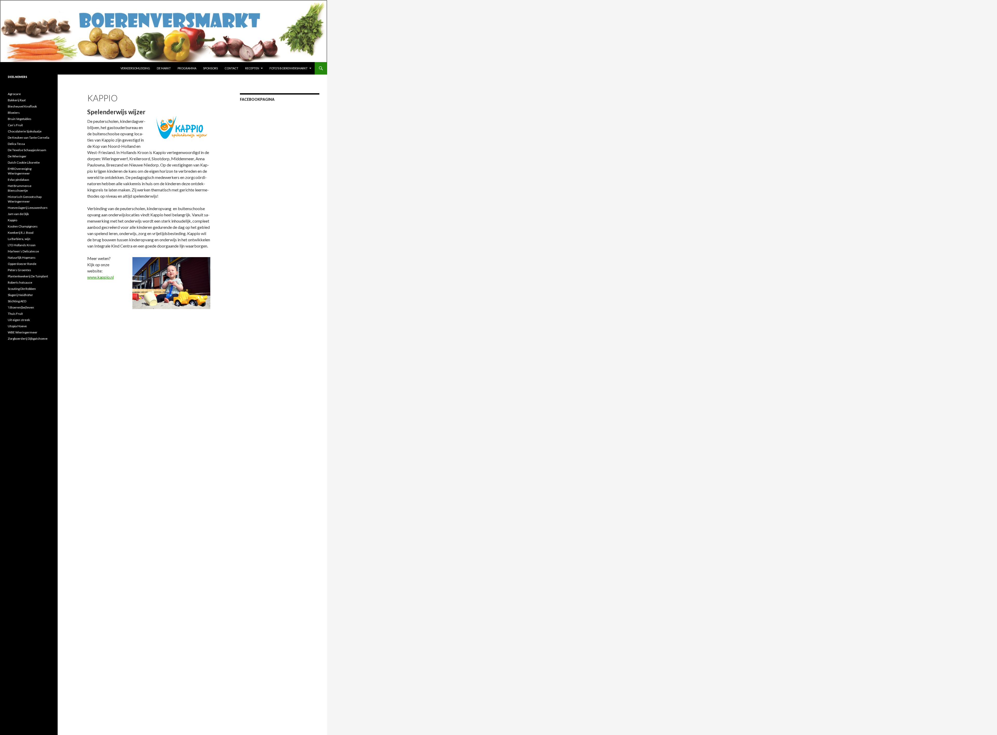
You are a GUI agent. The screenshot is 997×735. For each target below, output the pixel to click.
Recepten (252, 68)
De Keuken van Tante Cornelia (28, 137)
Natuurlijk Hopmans (22, 257)
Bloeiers (14, 113)
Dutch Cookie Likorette (24, 162)
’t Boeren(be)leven (21, 307)
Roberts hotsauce (20, 282)
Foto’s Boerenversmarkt (289, 68)
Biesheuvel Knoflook (22, 106)
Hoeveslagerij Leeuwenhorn (28, 208)
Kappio (12, 220)
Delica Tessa (16, 144)
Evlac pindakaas (18, 180)
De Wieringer (17, 156)
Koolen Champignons (23, 226)
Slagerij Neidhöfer (20, 295)
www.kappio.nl (100, 277)
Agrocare (14, 94)
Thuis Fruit (15, 314)
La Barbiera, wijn (19, 239)
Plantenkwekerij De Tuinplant (28, 276)
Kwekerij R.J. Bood (20, 233)
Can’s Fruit (15, 125)
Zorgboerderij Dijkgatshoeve (28, 338)
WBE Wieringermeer (22, 332)
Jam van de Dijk (18, 214)
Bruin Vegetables (19, 119)
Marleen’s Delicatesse (23, 251)
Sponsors (210, 68)
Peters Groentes (19, 270)
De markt (164, 68)
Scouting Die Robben (22, 289)
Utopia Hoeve (17, 326)
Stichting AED (17, 301)
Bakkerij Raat (17, 100)
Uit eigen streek (19, 320)
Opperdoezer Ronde (22, 264)
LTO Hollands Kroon (22, 245)
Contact (231, 68)
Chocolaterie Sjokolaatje (25, 131)
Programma (187, 68)
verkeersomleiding (135, 68)
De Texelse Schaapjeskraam (27, 150)
